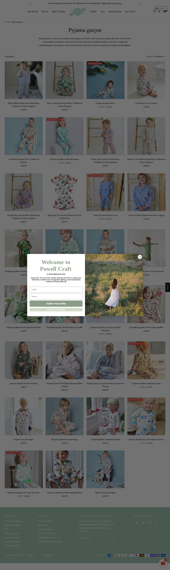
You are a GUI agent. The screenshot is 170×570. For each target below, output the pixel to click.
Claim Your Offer (56, 303)
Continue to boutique (56, 309)
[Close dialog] (140, 257)
